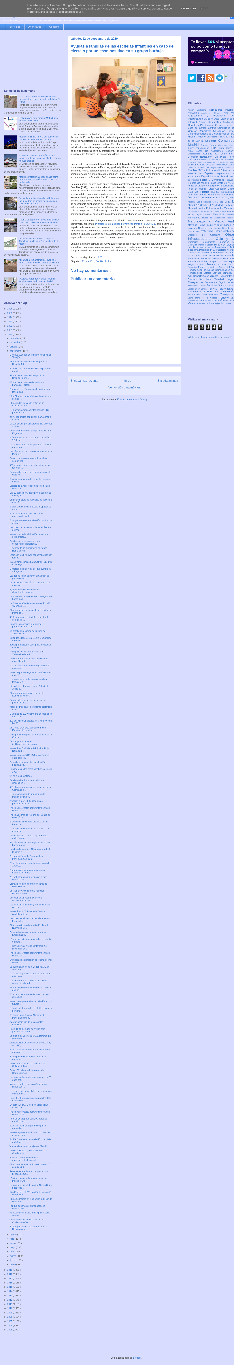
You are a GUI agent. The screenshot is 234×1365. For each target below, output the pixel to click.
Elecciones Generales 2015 (211, 160)
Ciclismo (201, 136)
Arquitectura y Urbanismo (209, 115)
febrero (14, 1260)
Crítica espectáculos (199, 148)
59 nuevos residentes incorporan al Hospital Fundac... (27, 376)
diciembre (15, 338)
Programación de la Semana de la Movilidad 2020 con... (27, 857)
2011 (10, 1304)
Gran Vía (194, 192)
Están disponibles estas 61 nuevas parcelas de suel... (27, 515)
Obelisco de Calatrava (206, 235)
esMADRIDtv (196, 173)
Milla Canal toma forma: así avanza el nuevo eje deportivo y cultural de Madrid (39, 261)
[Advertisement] (32, 60)
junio (12, 1243)
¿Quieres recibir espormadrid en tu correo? (209, 337)
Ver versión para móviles (124, 387)
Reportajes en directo (206, 275)
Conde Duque (209, 145)
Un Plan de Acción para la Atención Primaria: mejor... (27, 892)
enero (13, 1264)
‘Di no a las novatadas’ (21, 776)
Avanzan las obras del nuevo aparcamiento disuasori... (24, 1158)
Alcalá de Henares (212, 113)
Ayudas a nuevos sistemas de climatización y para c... (24, 590)
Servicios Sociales (218, 285)
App (227, 113)
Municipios (195, 217)
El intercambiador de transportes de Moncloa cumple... (27, 795)
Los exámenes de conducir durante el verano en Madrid (28, 981)
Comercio (211, 140)
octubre (14, 347)
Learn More (188, 8)
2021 (10, 330)
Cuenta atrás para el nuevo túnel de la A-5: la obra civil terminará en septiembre (39, 221)
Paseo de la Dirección (199, 253)
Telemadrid (214, 294)
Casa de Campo (198, 128)
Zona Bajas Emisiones (220, 303)
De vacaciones (215, 151)
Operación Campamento (203, 242)
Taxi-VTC (213, 289)
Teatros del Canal (198, 294)
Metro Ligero (196, 214)
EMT (200, 170)
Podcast (202, 264)
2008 (10, 1317)
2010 (10, 1308)
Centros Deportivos (200, 130)
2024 (10, 317)
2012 (10, 1300)
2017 (10, 1278)
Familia (99, 261)
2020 (10, 334)
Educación (88, 261)
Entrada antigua (167, 380)
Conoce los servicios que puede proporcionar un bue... (25, 625)
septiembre (16, 351)
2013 (10, 1295)
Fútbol (212, 189)
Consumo (223, 145)
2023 (10, 321)
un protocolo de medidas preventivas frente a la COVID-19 (125, 223)
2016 (10, 1282)
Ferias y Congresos (213, 179)
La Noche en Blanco (210, 197)
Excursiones (194, 176)
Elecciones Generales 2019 (205, 162)
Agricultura (194, 113)
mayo (13, 1247)
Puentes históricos (208, 267)
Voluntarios (204, 303)
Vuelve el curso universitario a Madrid (28, 1146)
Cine (226, 136)
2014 (10, 1291)
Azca (217, 119)
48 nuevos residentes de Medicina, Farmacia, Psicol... (27, 383)
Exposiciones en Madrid (215, 176)
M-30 (228, 201)
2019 (10, 1270)
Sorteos (204, 289)
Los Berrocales (204, 202)
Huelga (216, 192)
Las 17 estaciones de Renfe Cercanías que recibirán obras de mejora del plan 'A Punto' (39, 99)
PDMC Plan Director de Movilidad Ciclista (210, 255)
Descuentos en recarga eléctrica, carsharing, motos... (26, 899)
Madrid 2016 (194, 205)
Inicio (127, 380)
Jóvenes (193, 197)
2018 (10, 1274)
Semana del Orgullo (216, 282)
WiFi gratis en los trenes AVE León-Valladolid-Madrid (27, 653)
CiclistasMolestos (215, 137)
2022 (10, 326)
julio (12, 1239)
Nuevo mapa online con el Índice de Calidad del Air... (27, 1064)
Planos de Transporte (208, 261)
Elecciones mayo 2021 (211, 167)
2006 (10, 1325)
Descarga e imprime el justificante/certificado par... (24, 742)
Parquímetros (222, 247)
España (210, 173)
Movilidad (220, 214)
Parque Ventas (207, 247)
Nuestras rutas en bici (210, 228)
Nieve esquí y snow (211, 225)
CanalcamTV (196, 125)
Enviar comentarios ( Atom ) (132, 399)
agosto (13, 1234)
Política (212, 264)
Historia (205, 191)
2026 (10, 308)
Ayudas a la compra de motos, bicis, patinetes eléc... (27, 701)
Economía (194, 157)
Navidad (193, 224)
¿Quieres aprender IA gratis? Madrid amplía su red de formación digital (37, 280)
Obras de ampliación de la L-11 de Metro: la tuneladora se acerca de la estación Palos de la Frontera (39, 201)
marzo (13, 1256)
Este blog (15, 26)
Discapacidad (195, 154)
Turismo (225, 297)
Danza (200, 151)
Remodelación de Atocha (201, 270)
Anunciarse (34, 26)
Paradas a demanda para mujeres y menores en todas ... (27, 871)
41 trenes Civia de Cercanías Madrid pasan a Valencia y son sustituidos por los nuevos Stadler (40, 158)
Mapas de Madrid (197, 208)
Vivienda (193, 303)
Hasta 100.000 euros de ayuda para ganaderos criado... (27, 1030)
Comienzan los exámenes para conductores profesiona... (25, 542)
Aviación (209, 119)
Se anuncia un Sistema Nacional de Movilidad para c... (27, 1016)
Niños (108, 261)
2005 (10, 1329)
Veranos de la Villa (209, 300)
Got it (204, 8)
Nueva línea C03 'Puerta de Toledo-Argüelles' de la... (27, 912)
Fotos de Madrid (198, 189)
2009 (10, 1312)
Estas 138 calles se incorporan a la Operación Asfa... (27, 1071)
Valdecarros (193, 300)
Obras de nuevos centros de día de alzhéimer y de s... (27, 694)
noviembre (15, 342)
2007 (10, 1321)
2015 (10, 1287)
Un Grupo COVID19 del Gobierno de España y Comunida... (28, 729)
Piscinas (218, 258)
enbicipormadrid (212, 170)
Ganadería (221, 189)
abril (12, 1251)
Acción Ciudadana (198, 110)
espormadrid (225, 173)
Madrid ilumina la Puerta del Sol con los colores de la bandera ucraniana (38, 138)
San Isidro (206, 279)
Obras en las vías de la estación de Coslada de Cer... (27, 1221)
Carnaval (210, 125)
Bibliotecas (227, 119)
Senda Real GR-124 (197, 285)
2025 (10, 313)
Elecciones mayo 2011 (200, 164)
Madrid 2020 (208, 205)
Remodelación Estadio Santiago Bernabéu (211, 273)
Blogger (137, 1357)
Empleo (192, 170)
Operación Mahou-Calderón (201, 245)
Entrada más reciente (84, 380)
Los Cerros (218, 202)
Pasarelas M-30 (207, 250)
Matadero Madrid (215, 208)
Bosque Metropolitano (211, 122)
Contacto (54, 26)
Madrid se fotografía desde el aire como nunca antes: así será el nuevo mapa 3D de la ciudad (39, 180)
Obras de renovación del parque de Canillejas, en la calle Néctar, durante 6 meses (38, 241)
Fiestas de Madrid (199, 182)
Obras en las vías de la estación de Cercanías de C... (27, 404)
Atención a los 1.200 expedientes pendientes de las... (26, 802)
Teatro (222, 288)
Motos (209, 214)
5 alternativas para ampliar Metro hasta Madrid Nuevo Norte (38, 119)
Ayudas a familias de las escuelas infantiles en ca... (26, 1023)
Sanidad (220, 279)
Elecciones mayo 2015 (222, 165)
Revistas (193, 279)
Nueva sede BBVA (197, 231)
